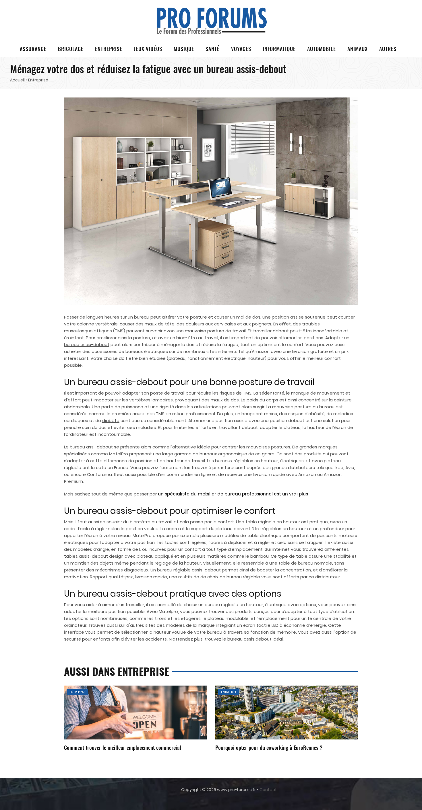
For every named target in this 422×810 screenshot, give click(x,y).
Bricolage (71, 48)
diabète (110, 420)
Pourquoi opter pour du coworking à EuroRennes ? (268, 747)
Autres (387, 48)
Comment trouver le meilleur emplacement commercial (122, 747)
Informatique (279, 48)
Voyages (241, 48)
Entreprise (108, 48)
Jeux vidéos (148, 48)
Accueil (17, 80)
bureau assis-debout (86, 344)
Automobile (321, 48)
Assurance (33, 48)
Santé (213, 48)
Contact (268, 790)
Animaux (357, 48)
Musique (184, 48)
